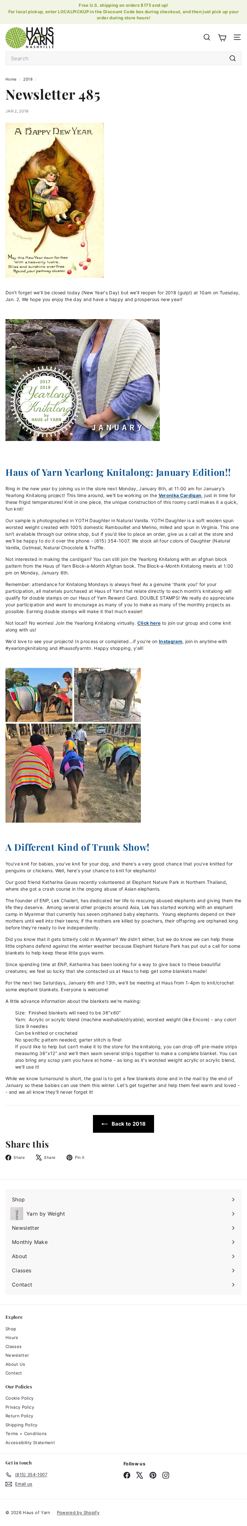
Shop (10, 1328)
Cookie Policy (19, 1398)
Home (11, 79)
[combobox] (123, 58)
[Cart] (222, 37)
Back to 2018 (128, 1123)
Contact (13, 1372)
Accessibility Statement (30, 1442)
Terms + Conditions (26, 1433)
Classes (13, 1346)
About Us (15, 1364)
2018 (27, 79)
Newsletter (17, 1355)
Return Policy (19, 1415)
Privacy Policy (19, 1407)
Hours (11, 1337)
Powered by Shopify (78, 1512)
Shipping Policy (21, 1424)
